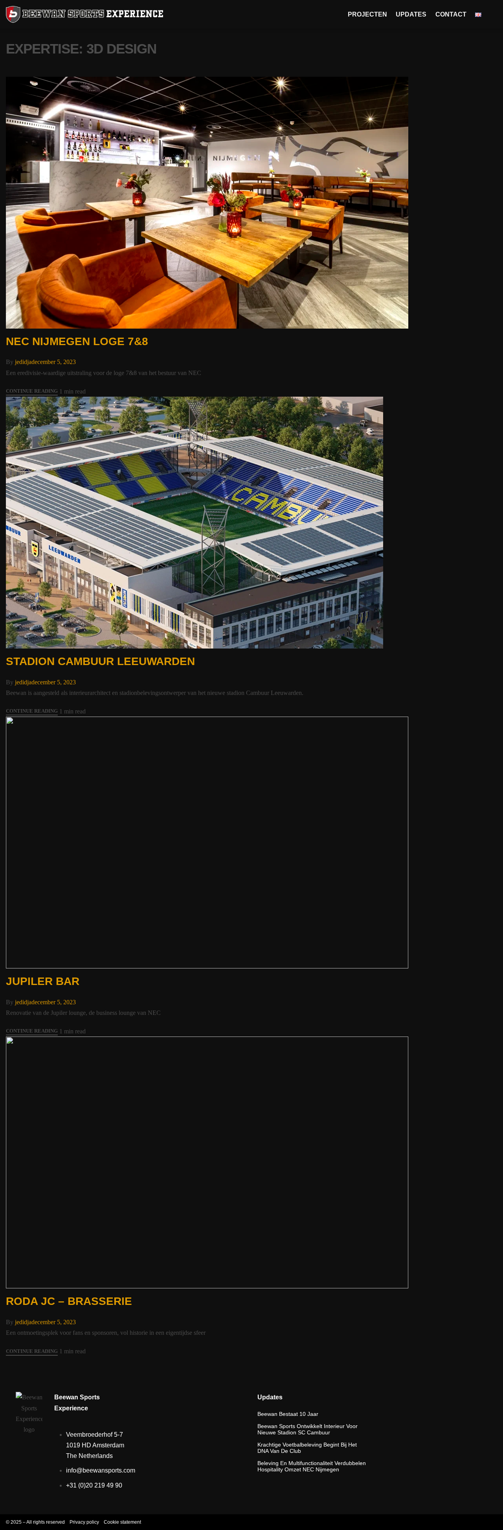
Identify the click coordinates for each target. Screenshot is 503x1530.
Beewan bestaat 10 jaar (287, 1414)
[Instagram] (458, 1522)
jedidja (23, 361)
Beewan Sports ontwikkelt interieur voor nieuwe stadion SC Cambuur (307, 1429)
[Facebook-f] (473, 1522)
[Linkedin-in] (489, 1522)
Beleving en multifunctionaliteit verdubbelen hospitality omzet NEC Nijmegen (311, 1466)
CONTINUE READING (32, 391)
